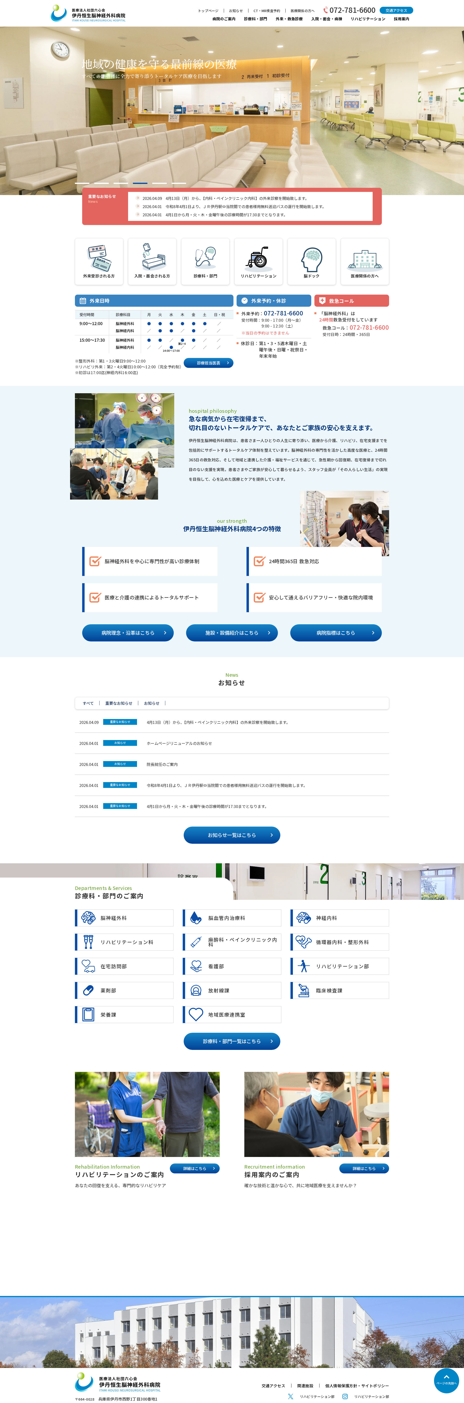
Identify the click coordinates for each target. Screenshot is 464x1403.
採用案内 (401, 18)
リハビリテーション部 (317, 1396)
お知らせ (236, 10)
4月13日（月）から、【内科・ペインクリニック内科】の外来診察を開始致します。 (218, 722)
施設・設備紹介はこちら (232, 632)
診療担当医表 (208, 363)
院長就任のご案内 (162, 764)
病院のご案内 (224, 18)
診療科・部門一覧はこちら (232, 1041)
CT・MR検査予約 (267, 10)
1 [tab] (82, 183)
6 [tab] (179, 183)
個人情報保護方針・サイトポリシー (357, 1386)
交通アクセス (396, 10)
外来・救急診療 (289, 18)
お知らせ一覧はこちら (232, 834)
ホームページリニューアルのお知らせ (179, 743)
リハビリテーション (368, 18)
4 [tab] (140, 183)
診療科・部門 (255, 18)
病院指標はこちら (336, 632)
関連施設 (305, 1386)
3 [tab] (121, 183)
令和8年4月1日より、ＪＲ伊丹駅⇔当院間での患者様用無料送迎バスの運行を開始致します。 (227, 785)
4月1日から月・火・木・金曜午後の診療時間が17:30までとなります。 (207, 806)
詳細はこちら (194, 1168)
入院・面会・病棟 (326, 18)
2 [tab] (101, 183)
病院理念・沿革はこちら (128, 632)
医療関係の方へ (303, 10)
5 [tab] (159, 183)
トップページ (208, 10)
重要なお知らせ (120, 722)
